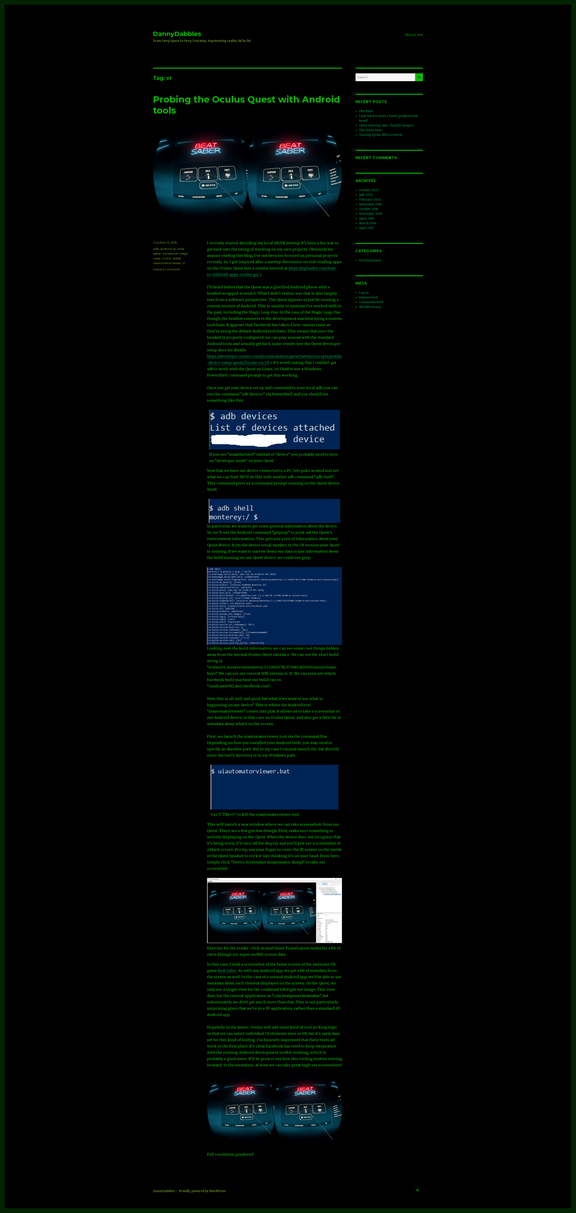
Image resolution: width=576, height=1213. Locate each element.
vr (183, 263)
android (166, 249)
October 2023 (369, 190)
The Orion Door (370, 130)
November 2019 (370, 204)
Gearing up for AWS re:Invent (380, 135)
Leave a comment (166, 269)
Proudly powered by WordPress (202, 1191)
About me (414, 35)
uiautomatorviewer (167, 263)
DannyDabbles (177, 34)
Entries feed (368, 297)
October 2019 (368, 209)
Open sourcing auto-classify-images (386, 125)
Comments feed (371, 302)
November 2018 (370, 214)
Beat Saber (227, 970)
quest (177, 258)
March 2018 (367, 223)
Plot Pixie (366, 111)
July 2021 (365, 195)
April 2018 (366, 218)
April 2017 (366, 228)
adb (156, 249)
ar (174, 249)
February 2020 (370, 200)
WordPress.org (370, 307)
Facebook (170, 253)
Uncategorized (370, 260)
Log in (364, 293)
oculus (166, 258)
